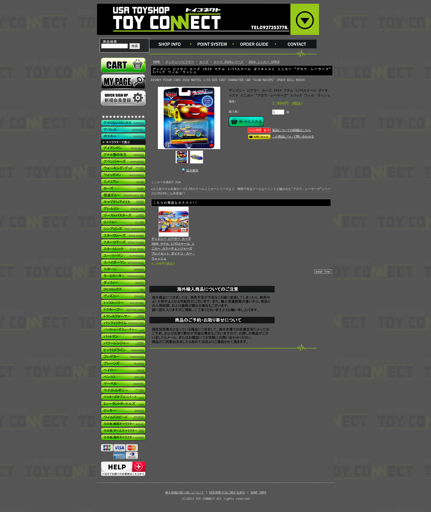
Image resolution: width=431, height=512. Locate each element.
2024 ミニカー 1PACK (264, 62)
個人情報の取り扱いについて (184, 492)
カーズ (203, 62)
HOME (156, 62)
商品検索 (110, 41)
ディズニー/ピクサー (179, 62)
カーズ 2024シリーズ (228, 62)
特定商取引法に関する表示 (227, 492)
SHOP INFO (258, 492)
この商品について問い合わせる (293, 136)
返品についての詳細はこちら (291, 130)
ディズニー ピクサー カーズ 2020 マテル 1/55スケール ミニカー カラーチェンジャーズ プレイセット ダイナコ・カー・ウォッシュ (173, 248)
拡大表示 (192, 170)
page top (323, 271)
